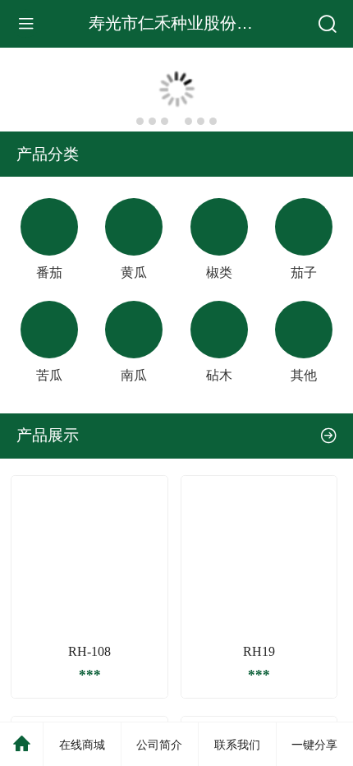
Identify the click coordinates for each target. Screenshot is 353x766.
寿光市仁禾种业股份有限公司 (195, 23)
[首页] (22, 744)
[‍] (329, 436)
